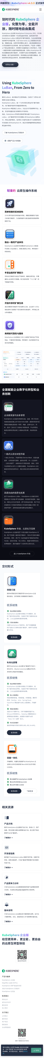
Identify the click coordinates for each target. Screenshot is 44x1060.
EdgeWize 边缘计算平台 (10, 983)
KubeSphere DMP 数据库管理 (11, 986)
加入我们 (5, 1008)
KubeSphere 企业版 (8, 980)
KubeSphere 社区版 (8, 991)
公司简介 (5, 1016)
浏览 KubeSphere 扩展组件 (11, 988)
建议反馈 (5, 1005)
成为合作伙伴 (6, 1002)
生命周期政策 (6, 1027)
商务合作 (5, 999)
